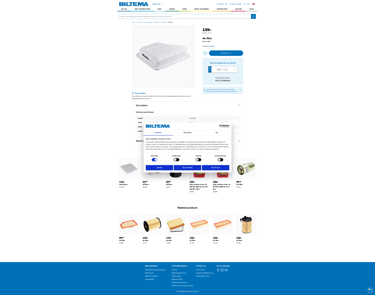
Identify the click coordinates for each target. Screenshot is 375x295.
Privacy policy (176, 276)
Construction (222, 9)
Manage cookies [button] (177, 279)
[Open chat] (370, 290)
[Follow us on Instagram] (222, 270)
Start (133, 22)
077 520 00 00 (200, 270)
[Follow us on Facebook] (218, 270)
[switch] (176, 159)
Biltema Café (149, 273)
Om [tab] (217, 132)
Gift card (174, 270)
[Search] (253, 16)
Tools (251, 9)
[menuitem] (124, 9)
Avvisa (159, 167)
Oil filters (146, 184)
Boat (159, 9)
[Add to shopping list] (205, 53)
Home (184, 9)
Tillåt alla (215, 167)
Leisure (172, 9)
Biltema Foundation (151, 276)
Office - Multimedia (201, 9)
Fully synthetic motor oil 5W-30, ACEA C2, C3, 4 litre (221, 186)
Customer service (179, 266)
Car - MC (124, 9)
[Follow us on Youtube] (226, 271)
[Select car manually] (240, 90)
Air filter (122, 240)
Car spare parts (147, 22)
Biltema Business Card (179, 273)
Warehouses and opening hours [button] (155, 270)
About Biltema (151, 266)
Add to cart (225, 53)
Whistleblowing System (179, 282)
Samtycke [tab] (158, 132)
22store (211, 46)
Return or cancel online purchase (182, 286)
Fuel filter (239, 184)
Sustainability (149, 279)
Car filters (156, 22)
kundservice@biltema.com (204, 273)
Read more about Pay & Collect (141, 98)
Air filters (163, 22)
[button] (254, 4)
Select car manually (222, 80)
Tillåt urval (187, 167)
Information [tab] (187, 132)
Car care (238, 9)
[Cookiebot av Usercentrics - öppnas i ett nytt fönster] (220, 126)
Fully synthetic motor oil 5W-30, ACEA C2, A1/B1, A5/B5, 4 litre (199, 186)
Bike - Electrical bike (142, 9)
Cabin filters (123, 184)
